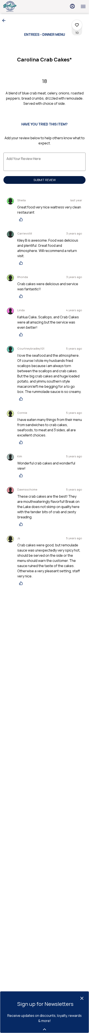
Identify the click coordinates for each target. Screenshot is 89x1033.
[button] (5, 20)
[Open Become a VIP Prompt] (44, 1029)
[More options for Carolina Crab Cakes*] (77, 25)
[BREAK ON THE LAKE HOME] (22, 6)
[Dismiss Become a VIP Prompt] (82, 998)
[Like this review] (22, 219)
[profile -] (72, 6)
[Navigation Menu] (83, 6)
